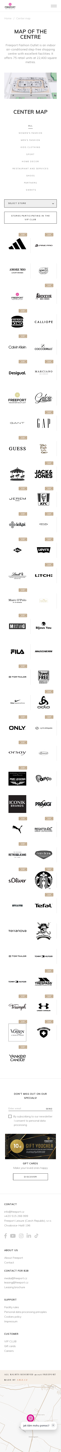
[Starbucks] (43, 880)
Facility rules (11, 1307)
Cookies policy (12, 1316)
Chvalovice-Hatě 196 (17, 1225)
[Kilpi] (17, 525)
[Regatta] (43, 829)
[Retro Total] (43, 855)
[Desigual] (17, 372)
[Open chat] (50, 1440)
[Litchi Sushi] (43, 575)
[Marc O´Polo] (17, 601)
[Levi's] (43, 550)
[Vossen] (17, 1032)
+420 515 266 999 (16, 1216)
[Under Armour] (43, 1007)
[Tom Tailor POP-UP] (17, 956)
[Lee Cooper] (17, 550)
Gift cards (10, 1346)
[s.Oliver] (17, 880)
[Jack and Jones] (43, 474)
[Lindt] (17, 575)
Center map (23, 18)
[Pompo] (43, 778)
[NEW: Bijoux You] (43, 626)
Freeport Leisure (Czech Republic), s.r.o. (28, 1220)
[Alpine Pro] (43, 245)
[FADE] (43, 372)
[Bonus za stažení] (17, 296)
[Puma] (17, 829)
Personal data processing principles (25, 1312)
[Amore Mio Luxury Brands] (17, 271)
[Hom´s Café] (43, 448)
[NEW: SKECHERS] (43, 651)
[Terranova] (17, 931)
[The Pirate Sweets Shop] (43, 931)
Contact (9, 1262)
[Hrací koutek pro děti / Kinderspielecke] (17, 474)
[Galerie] (43, 398)
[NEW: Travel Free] (43, 677)
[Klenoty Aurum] (43, 525)
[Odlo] (43, 702)
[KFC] (43, 499)
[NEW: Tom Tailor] (17, 677)
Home (8, 18)
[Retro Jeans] (17, 855)
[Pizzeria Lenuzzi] (43, 753)
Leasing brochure (14, 1287)
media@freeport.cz (15, 1278)
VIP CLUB (10, 1341)
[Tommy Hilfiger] (43, 956)
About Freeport (13, 1257)
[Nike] (17, 702)
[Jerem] (17, 499)
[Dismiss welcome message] (53, 1425)
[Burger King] (17, 321)
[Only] (17, 728)
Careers (9, 1350)
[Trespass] (43, 982)
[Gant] (17, 423)
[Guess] (17, 448)
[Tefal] (43, 905)
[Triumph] (17, 1007)
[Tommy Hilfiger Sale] (17, 982)
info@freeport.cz (14, 1211)
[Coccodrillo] (43, 347)
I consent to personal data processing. (30, 1123)
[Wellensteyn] (43, 1032)
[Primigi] (43, 804)
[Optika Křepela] (43, 728)
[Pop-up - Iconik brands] (17, 804)
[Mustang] (17, 626)
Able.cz (22, 1380)
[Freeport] (17, 398)
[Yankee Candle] (17, 1058)
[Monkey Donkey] (43, 601)
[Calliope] (43, 321)
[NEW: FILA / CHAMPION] (17, 651)
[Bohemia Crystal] (43, 271)
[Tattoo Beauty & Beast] (17, 905)
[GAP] (43, 423)
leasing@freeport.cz (16, 1282)
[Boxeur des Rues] (43, 296)
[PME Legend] (17, 778)
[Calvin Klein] (17, 347)
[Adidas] (17, 245)
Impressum (10, 1321)
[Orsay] (17, 753)
